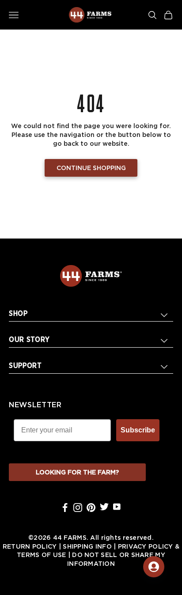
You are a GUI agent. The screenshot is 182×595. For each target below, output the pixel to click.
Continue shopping (91, 168)
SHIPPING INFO (87, 547)
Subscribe (138, 430)
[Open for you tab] (153, 566)
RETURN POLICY (30, 547)
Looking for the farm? (77, 473)
